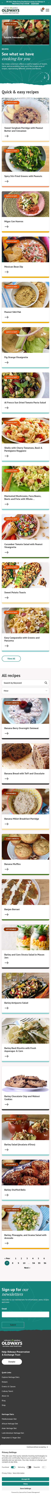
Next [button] (48, 2)
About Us (5, 1396)
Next (26, 1267)
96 (45, 1263)
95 (39, 1263)
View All (11, 658)
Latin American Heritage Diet (13, 1433)
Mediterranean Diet (9, 1419)
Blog (3, 1400)
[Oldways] (11, 10)
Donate (11, 1361)
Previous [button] (2, 2)
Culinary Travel (7, 1391)
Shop (4, 1405)
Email (4, 1308)
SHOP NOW (35, 4)
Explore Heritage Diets (10, 1377)
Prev (7, 1258)
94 (33, 1263)
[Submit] (46, 683)
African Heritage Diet (10, 1423)
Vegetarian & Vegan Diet (11, 1437)
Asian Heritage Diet (9, 1428)
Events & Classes (8, 1386)
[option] (25, 3)
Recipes (4, 1382)
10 (24, 1263)
